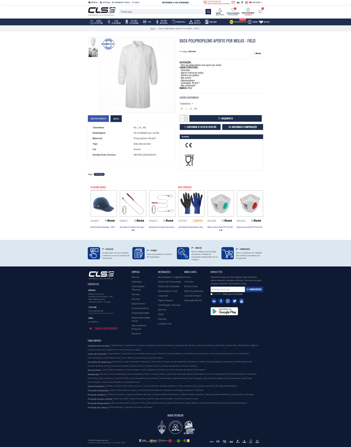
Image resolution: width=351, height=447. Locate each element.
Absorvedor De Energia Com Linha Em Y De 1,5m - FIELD (162, 227)
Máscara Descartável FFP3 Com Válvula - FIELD (250, 227)
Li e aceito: (228, 294)
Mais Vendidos (185, 187)
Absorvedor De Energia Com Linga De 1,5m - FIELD (133, 227)
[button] (132, 230)
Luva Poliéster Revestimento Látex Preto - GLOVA (191, 227)
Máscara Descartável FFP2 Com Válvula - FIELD (220, 227)
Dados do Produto (98, 118)
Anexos (116, 118)
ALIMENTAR (189, 155)
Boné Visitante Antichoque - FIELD (102, 227)
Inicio (153, 28)
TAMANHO (185, 103)
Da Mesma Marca (98, 187)
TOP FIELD (99, 174)
